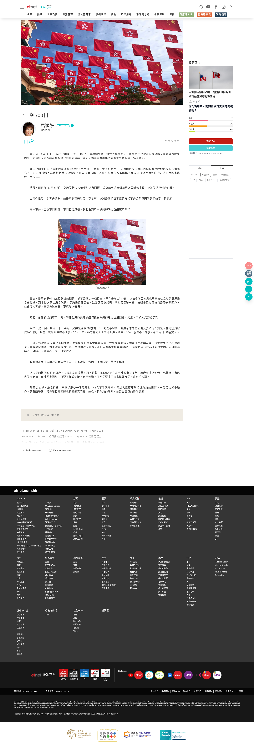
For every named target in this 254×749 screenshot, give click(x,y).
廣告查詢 (176, 691)
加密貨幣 (78, 558)
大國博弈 (20, 516)
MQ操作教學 (50, 546)
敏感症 (19, 641)
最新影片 (20, 503)
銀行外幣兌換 (51, 572)
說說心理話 (50, 522)
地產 (160, 558)
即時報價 (105, 506)
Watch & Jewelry (221, 565)
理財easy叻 (78, 539)
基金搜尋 (105, 572)
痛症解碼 (20, 628)
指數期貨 (134, 503)
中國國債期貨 (135, 506)
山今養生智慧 (51, 539)
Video (75, 631)
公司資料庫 (106, 536)
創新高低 (219, 526)
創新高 (104, 519)
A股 (19, 558)
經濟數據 (49, 585)
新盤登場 (162, 565)
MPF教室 (133, 585)
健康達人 (49, 532)
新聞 (75, 499)
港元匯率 (49, 575)
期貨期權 (134, 499)
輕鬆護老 (20, 634)
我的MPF (133, 588)
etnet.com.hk (25, 490)
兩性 (19, 648)
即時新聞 (77, 513)
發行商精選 (163, 522)
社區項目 (77, 625)
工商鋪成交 (163, 575)
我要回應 (210, 148)
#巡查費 (55, 415)
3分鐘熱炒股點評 (52, 516)
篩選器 (189, 516)
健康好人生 (186, 15)
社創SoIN (78, 611)
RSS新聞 (240, 691)
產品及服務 (50, 552)
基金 (104, 558)
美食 (113, 15)
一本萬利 (49, 513)
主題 (188, 509)
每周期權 (134, 516)
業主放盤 (162, 592)
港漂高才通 (142, 15)
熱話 (39, 15)
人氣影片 (49, 503)
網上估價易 (163, 588)
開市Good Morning (52, 506)
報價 (188, 513)
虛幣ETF (76, 572)
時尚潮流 (20, 552)
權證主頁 (162, 503)
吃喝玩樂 (49, 529)
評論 (215, 175)
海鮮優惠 (221, 15)
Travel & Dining (221, 572)
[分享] (31, 141)
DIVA (201, 180)
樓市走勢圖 (163, 579)
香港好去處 (204, 15)
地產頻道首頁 (164, 562)
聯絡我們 (186, 691)
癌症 (19, 621)
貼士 (75, 526)
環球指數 (219, 506)
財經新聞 (205, 175)
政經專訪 (20, 513)
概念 (217, 519)
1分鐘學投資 (22, 542)
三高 (19, 631)
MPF (132, 558)
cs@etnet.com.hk (62, 691)
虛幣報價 (77, 569)
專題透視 (225, 175)
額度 (19, 565)
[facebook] (216, 7)
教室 (160, 529)
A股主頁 (20, 562)
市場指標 (49, 588)
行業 (104, 513)
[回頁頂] (249, 297)
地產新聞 (162, 582)
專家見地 (105, 579)
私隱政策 (197, 691)
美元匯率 (49, 579)
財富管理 (67, 15)
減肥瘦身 (20, 644)
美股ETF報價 (192, 529)
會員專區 (159, 15)
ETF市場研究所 (193, 506)
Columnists (219, 575)
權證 (160, 499)
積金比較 (134, 579)
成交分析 (162, 516)
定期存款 (49, 569)
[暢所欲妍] (28, 129)
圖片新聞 (77, 519)
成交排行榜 (163, 572)
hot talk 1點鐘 (22, 506)
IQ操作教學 (21, 549)
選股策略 (219, 529)
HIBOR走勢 (49, 595)
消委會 (19, 654)
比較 (188, 519)
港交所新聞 (78, 529)
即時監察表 (134, 526)
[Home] (32, 7)
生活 (193, 180)
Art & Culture (220, 569)
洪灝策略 (20, 532)
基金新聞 (105, 565)
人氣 (222, 168)
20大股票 (106, 516)
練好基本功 (50, 542)
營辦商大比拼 (135, 569)
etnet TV (194, 175)
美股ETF (190, 526)
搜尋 (75, 532)
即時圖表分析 (135, 522)
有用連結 (229, 691)
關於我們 (154, 691)
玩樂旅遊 (126, 15)
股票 (104, 499)
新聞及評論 (134, 519)
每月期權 (134, 513)
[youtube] (208, 7)
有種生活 (49, 549)
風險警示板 (21, 588)
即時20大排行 (164, 519)
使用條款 (208, 691)
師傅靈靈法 (21, 539)
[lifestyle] (57, 7)
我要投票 (210, 141)
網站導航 (219, 691)
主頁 (29, 15)
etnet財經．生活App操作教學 (29, 546)
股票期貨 (134, 509)
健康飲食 (20, 625)
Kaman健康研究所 (24, 522)
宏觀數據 (219, 509)
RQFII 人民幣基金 (109, 585)
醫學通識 (20, 615)
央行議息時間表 (52, 592)
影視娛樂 (101, 15)
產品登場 (105, 575)
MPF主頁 (133, 562)
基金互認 (105, 588)
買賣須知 (162, 585)
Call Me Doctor (51, 519)
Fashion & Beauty (221, 562)
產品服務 (165, 691)
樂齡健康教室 (22, 529)
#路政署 (45, 415)
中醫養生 (20, 618)
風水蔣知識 (21, 519)
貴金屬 (48, 582)
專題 (75, 615)
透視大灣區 (78, 536)
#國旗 (36, 415)
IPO (103, 532)
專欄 (172, 15)
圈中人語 (77, 621)
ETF (188, 499)
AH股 (104, 529)
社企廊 (76, 628)
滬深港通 (20, 569)
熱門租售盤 (163, 569)
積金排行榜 (134, 582)
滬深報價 (20, 572)
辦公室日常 (84, 15)
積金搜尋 (134, 575)
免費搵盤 (162, 595)
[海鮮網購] (249, 273)
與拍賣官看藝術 (23, 536)
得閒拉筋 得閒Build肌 (26, 526)
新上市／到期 (164, 526)
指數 (104, 509)
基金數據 (105, 582)
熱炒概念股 (106, 526)
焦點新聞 (77, 509)
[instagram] (223, 7)
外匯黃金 (50, 558)
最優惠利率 (50, 598)
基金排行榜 (106, 569)
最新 (200, 168)
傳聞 (75, 522)
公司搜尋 (20, 598)
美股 (217, 499)
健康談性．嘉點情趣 (53, 526)
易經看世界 (50, 536)
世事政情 (52, 15)
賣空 (104, 522)
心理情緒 (20, 638)
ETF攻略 (48, 509)
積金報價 (134, 572)
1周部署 (20, 509)
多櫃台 (104, 539)
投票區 (105, 611)
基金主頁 (105, 562)
